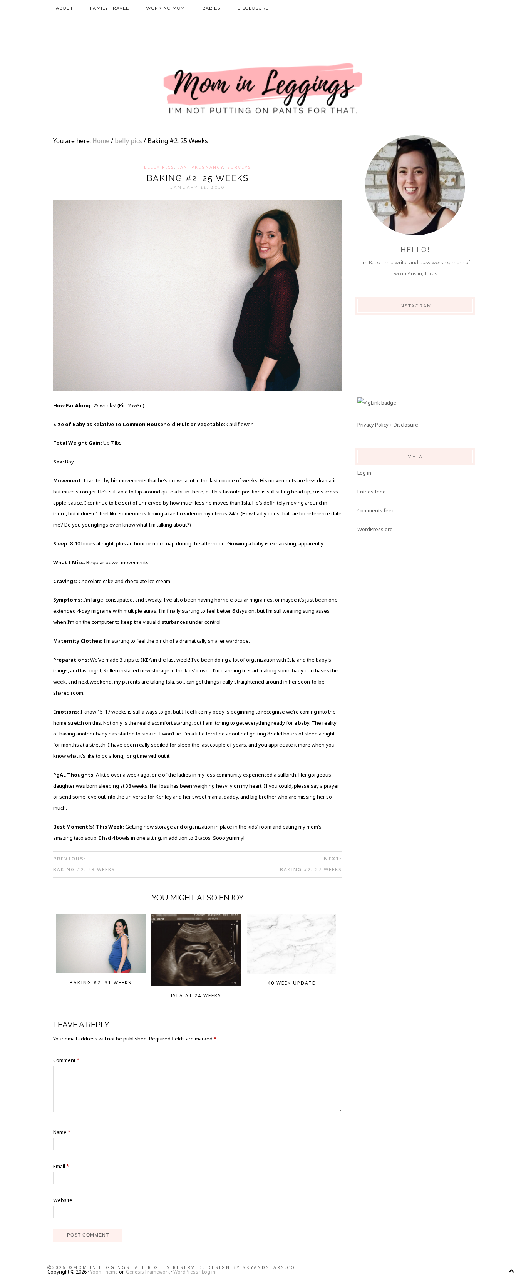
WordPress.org (375, 529)
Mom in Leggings (263, 89)
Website (62, 1200)
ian (183, 167)
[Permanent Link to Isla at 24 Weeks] (196, 984)
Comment (66, 1060)
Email (61, 1166)
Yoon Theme (104, 1272)
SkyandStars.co (269, 1267)
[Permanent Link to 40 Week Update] (292, 971)
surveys (239, 167)
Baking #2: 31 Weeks (101, 982)
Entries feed (371, 491)
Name (61, 1132)
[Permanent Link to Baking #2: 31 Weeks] (101, 971)
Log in (364, 472)
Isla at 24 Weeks (196, 995)
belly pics (159, 167)
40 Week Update (291, 983)
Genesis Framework (148, 1272)
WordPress (185, 1272)
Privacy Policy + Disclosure (387, 424)
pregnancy (207, 167)
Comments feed (376, 510)
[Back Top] (511, 1271)
